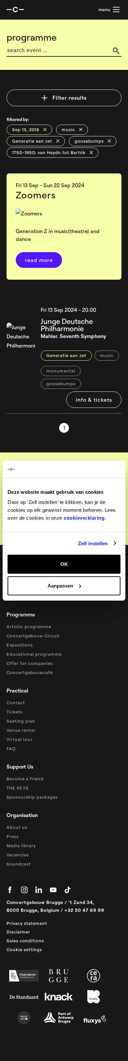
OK (64, 564)
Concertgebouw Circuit (33, 635)
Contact (16, 702)
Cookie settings (24, 949)
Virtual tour (20, 739)
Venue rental (21, 730)
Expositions (20, 645)
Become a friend (25, 778)
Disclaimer (18, 931)
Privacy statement (27, 923)
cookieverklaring (84, 518)
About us (17, 827)
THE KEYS (18, 788)
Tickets (15, 711)
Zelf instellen (93, 543)
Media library (21, 845)
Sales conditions (25, 940)
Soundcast (19, 864)
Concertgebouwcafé (30, 672)
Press (13, 836)
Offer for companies (30, 663)
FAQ (11, 748)
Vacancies (18, 854)
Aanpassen (60, 585)
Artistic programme (29, 626)
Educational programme (34, 654)
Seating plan (21, 721)
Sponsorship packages (32, 797)
